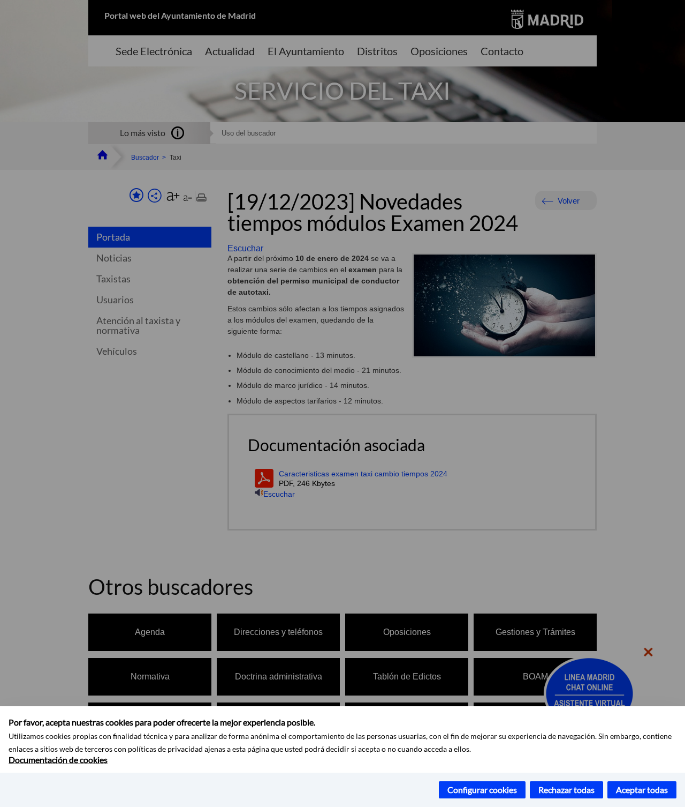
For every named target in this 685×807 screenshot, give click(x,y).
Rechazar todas (566, 789)
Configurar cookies (482, 789)
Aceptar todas (642, 789)
